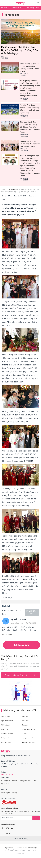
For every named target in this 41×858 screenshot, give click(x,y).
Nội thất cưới (5, 725)
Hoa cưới (25, 716)
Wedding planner (7, 733)
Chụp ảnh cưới (6, 742)
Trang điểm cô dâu (28, 729)
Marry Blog (14, 189)
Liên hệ (14, 792)
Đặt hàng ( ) (21, 645)
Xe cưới (24, 733)
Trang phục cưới (27, 738)
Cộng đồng (5, 784)
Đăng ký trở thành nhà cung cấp (21, 675)
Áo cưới (14, 780)
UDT (23, 853)
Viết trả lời (8, 634)
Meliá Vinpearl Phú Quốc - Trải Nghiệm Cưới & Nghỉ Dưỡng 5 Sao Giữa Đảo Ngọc (20, 50)
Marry (8, 833)
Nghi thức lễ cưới (7, 721)
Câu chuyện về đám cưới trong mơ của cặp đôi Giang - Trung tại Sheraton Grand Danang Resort (30, 127)
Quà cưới (25, 725)
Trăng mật (4, 729)
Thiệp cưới (5, 738)
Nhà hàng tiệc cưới (28, 742)
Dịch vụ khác (5, 716)
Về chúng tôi (5, 792)
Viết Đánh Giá (33, 612)
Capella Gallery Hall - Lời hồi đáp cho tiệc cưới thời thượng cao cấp (30, 143)
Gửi (36, 818)
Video (34, 780)
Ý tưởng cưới (5, 780)
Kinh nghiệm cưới (25, 780)
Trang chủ (5, 8)
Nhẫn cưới (25, 721)
